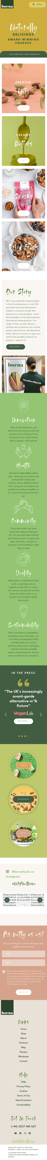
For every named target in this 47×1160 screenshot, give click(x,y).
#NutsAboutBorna (23, 883)
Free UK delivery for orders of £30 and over (23, 54)
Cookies (23, 1091)
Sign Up (23, 992)
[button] (19, 736)
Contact (24, 1061)
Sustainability (23, 1105)
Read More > (16, 347)
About (23, 1038)
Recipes (23, 1052)
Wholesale (23, 799)
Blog (23, 833)
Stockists (23, 1043)
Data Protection (23, 1100)
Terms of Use (23, 1096)
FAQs (23, 1082)
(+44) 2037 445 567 (23, 1126)
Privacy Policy (23, 1086)
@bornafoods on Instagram (20, 874)
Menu (39, 5)
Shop (23, 108)
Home (23, 1029)
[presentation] (6, 714)
